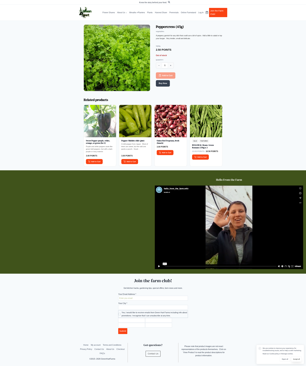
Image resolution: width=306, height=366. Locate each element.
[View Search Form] (169, 2)
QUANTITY (159, 60)
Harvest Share (161, 12)
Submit (122, 331)
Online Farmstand (188, 12)
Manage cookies (287, 354)
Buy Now (163, 83)
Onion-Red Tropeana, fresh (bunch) (168, 141)
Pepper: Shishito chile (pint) (133, 140)
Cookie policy (274, 354)
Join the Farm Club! (216, 12)
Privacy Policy (86, 349)
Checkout (120, 349)
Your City (122, 303)
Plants (150, 12)
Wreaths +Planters (137, 12)
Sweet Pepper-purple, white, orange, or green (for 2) (98, 141)
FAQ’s (102, 353)
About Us (110, 349)
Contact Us (99, 349)
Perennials (174, 12)
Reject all (285, 359)
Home (85, 345)
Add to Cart (167, 75)
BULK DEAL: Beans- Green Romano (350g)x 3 (203, 146)
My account (96, 345)
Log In (201, 12)
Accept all (296, 359)
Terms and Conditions (112, 345)
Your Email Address (127, 294)
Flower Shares (108, 12)
